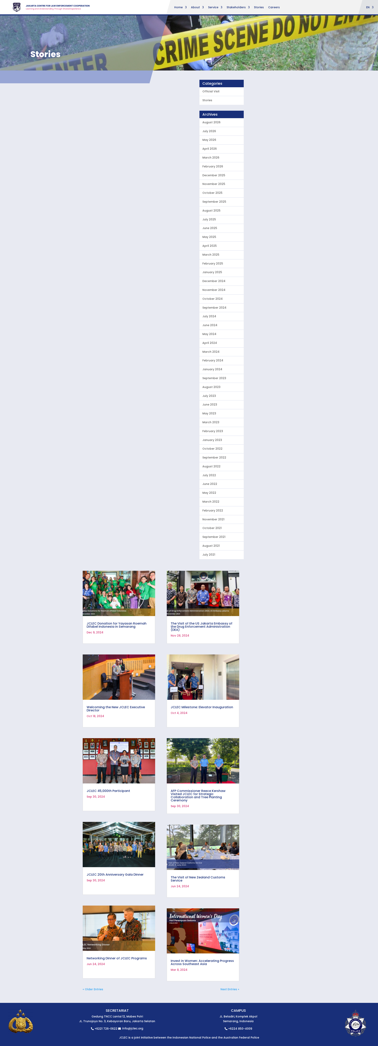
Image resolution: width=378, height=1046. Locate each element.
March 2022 (210, 502)
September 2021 (213, 537)
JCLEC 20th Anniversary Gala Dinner (115, 874)
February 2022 (212, 510)
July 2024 (209, 316)
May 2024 (209, 334)
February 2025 (212, 263)
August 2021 (211, 546)
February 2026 (212, 166)
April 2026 (209, 149)
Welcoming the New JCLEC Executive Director (116, 709)
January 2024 (212, 369)
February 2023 (212, 431)
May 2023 (209, 413)
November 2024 (213, 290)
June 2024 (209, 325)
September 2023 (214, 378)
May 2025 (209, 237)
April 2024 (209, 343)
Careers (274, 7)
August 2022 (211, 466)
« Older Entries (93, 989)
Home (178, 7)
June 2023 (209, 405)
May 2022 (209, 493)
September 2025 (214, 202)
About (195, 7)
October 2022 (212, 449)
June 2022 (209, 484)
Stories (259, 7)
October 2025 (212, 193)
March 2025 (210, 255)
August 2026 (211, 122)
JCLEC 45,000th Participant (108, 791)
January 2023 (212, 440)
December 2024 (213, 281)
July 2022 (209, 475)
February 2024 (212, 360)
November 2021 (213, 519)
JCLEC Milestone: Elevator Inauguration (202, 707)
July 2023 (209, 396)
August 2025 (211, 211)
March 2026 (210, 158)
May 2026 (209, 140)
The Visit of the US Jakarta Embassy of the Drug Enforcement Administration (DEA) (201, 626)
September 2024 (214, 308)
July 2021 (208, 555)
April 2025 (209, 246)
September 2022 (214, 457)
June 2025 (209, 228)
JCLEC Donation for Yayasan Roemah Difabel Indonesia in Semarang (116, 625)
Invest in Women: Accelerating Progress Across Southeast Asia (202, 962)
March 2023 (210, 422)
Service (213, 7)
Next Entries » (229, 989)
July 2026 (209, 131)
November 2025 (213, 184)
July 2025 (209, 219)
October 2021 (212, 528)
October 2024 (212, 299)
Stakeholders (236, 7)
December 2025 (213, 175)
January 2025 (212, 272)
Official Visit (211, 91)
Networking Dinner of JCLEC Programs (117, 958)
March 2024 (211, 352)
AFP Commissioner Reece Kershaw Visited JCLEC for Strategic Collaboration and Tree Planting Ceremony (198, 796)
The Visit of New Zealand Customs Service (198, 879)
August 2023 (211, 387)
